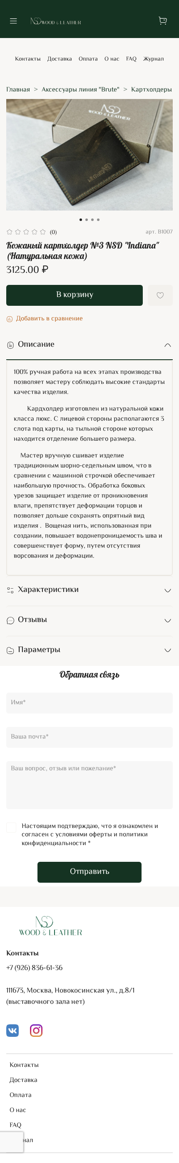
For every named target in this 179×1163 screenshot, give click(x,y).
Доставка (59, 59)
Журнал (153, 59)
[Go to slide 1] (81, 219)
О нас (111, 59)
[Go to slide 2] (86, 219)
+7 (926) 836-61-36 (34, 968)
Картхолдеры (151, 90)
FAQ (131, 59)
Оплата (88, 59)
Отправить (89, 872)
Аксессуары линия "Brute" (80, 90)
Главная (18, 90)
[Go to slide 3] (92, 219)
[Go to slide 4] (98, 219)
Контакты (28, 59)
